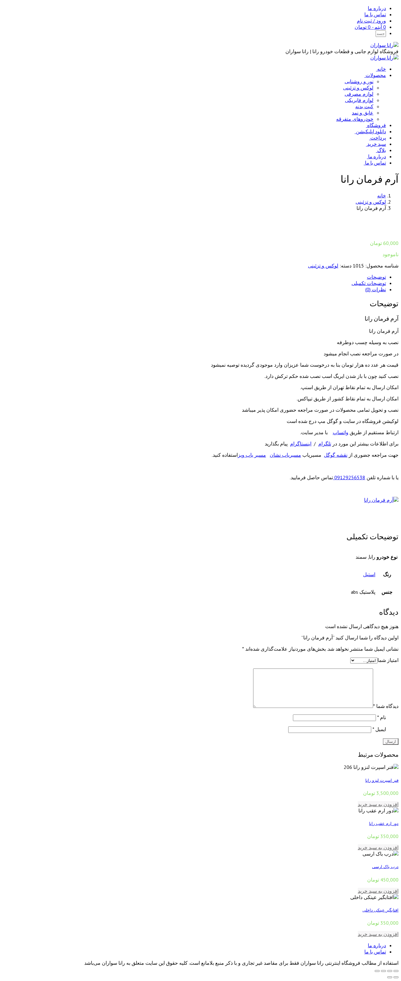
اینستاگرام (300, 443)
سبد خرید (376, 144)
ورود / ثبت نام (371, 21)
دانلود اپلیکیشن (371, 131)
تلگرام (324, 443)
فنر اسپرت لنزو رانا (381, 780)
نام (381, 717)
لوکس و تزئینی (358, 87)
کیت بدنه (364, 106)
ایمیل (379, 729)
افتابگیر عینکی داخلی (380, 910)
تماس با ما (375, 14)
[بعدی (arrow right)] (389, 977)
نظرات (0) (375, 289)
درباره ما (377, 8)
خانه (381, 69)
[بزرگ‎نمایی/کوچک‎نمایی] (377, 971)
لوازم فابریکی (359, 100)
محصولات (376, 75)
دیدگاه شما (385, 706)
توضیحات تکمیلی (369, 283)
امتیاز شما (388, 660)
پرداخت (378, 138)
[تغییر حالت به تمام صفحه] (383, 971)
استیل (369, 574)
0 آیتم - (370, 27)
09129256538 (349, 477)
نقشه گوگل (335, 455)
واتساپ (340, 432)
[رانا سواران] (384, 45)
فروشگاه (376, 125)
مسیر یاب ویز (252, 455)
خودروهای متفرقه (354, 119)
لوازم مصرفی (359, 94)
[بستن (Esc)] (395, 971)
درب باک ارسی (385, 866)
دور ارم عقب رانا (383, 823)
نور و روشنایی (359, 81)
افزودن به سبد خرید (378, 804)
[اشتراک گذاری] (389, 971)
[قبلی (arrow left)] (395, 977)
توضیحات (376, 277)
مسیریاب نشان (285, 455)
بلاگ (381, 150)
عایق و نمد (362, 112)
